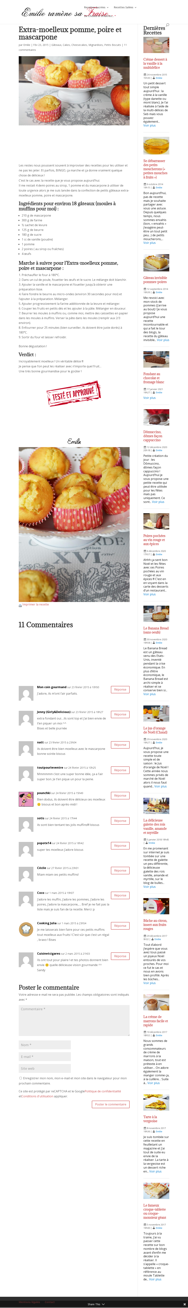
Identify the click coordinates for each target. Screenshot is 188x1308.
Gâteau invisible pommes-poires (155, 280)
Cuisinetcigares (48, 953)
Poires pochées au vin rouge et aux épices (154, 540)
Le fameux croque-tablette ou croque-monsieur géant (154, 1211)
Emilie (26, 45)
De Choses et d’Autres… (99, 16)
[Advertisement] (74, 147)
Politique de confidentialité (103, 1091)
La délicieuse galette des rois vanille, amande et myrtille (155, 826)
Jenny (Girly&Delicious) (53, 712)
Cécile (41, 868)
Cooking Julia (47, 923)
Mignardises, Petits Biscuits (104, 45)
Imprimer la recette (35, 604)
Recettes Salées (123, 7)
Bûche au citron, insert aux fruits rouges (155, 925)
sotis (40, 818)
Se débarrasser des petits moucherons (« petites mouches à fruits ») (155, 169)
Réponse (120, 689)
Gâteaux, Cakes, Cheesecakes (69, 45)
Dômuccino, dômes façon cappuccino (152, 436)
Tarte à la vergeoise (150, 1119)
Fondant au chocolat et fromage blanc (153, 378)
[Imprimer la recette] (20, 604)
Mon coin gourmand (51, 687)
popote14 (44, 843)
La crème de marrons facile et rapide (155, 1021)
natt (40, 742)
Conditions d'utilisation (37, 1096)
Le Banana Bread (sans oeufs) (156, 630)
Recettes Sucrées (94, 7)
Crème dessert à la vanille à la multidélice (155, 63)
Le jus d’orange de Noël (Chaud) (155, 730)
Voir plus (149, 125)
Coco (40, 893)
